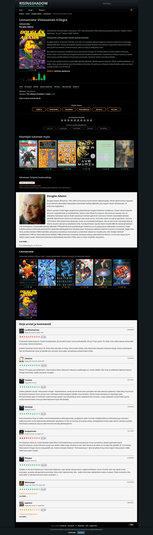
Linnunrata (24, 24)
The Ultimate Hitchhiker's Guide (38, 94)
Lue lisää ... (24, 241)
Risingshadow (33, 4)
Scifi (21, 87)
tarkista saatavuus (62, 71)
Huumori (28, 87)
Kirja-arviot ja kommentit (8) (30, 98)
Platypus (28, 458)
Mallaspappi (30, 482)
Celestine (28, 358)
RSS (87, 526)
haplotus (28, 503)
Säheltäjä (29, 407)
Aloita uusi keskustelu (27, 183)
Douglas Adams (26, 27)
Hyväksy (81, 532)
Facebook (71, 526)
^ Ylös (131, 525)
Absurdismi (66, 87)
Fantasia (28, 380)
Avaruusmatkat (46, 87)
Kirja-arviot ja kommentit (35, 324)
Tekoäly (57, 87)
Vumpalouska (30, 431)
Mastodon (81, 526)
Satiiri (36, 87)
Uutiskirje (63, 526)
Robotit (76, 87)
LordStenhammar (32, 330)
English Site (93, 526)
